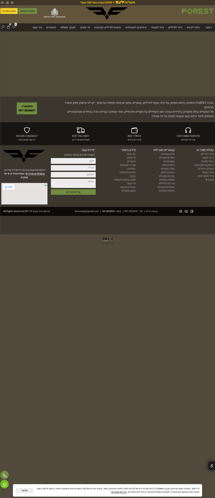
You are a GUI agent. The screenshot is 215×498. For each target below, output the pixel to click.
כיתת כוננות (168, 165)
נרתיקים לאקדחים (136, 27)
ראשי (209, 27)
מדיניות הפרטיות (119, 492)
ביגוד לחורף (207, 161)
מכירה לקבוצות (128, 165)
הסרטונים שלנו (128, 172)
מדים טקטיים (168, 154)
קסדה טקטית (168, 169)
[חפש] (3, 27)
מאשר (24, 490)
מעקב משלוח (68, 27)
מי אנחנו (85, 27)
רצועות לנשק (168, 172)
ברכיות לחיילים (167, 183)
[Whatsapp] (4, 485)
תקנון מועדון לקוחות (125, 180)
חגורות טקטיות (167, 176)
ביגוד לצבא (193, 27)
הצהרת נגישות (128, 187)
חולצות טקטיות (167, 191)
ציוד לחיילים (175, 27)
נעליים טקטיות (167, 158)
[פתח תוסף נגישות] (211, 465)
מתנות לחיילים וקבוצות (107, 27)
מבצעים (210, 180)
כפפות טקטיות (167, 180)
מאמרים (51, 27)
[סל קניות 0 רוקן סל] (107, 63)
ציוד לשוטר (157, 27)
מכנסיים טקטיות (166, 187)
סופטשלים (169, 161)
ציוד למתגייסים (206, 176)
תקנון (133, 176)
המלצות (131, 169)
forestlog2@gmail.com (87, 211)
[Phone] (4, 476)
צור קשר (37, 27)
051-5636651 (131, 211)
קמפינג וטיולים (206, 169)
